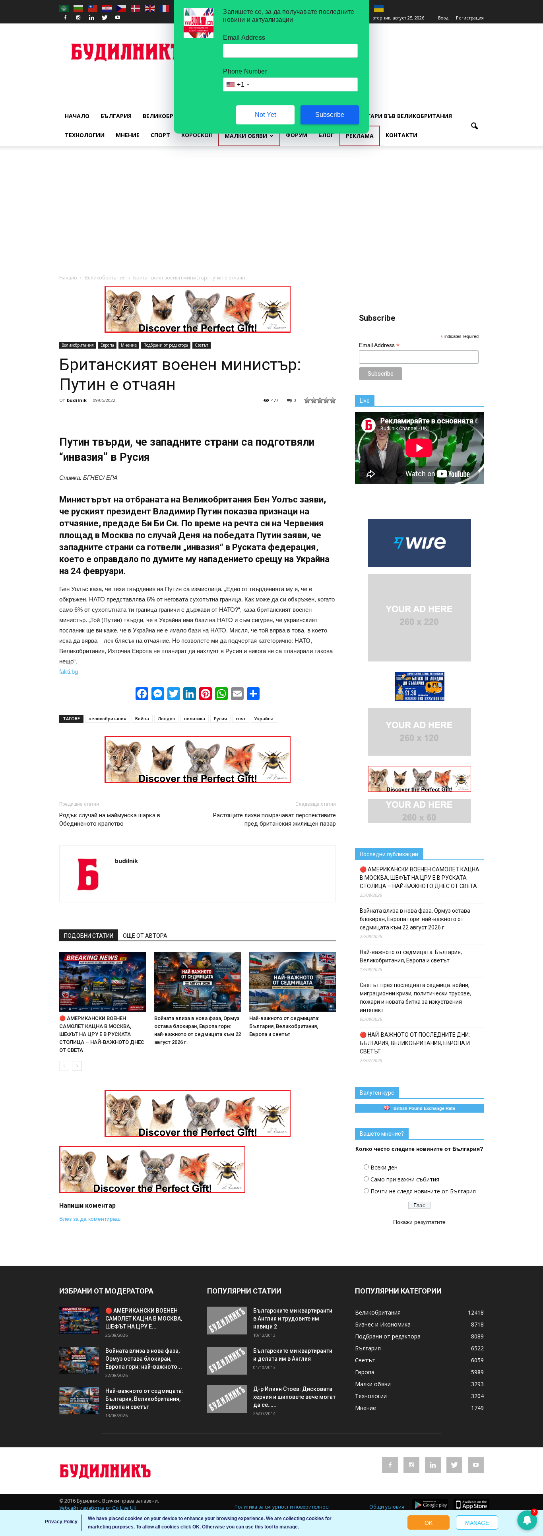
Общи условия (386, 1506)
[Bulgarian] (79, 8)
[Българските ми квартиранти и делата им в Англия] (227, 1361)
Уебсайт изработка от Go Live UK (97, 1508)
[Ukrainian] (379, 8)
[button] (474, 126)
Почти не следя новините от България (423, 1191)
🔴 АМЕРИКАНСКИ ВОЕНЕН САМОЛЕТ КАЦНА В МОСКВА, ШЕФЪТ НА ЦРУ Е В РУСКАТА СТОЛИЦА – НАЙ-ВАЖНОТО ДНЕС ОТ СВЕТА (101, 1034)
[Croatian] (107, 8)
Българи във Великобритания (403, 116)
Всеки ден (384, 1167)
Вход (443, 18)
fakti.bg (68, 671)
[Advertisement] (271, 214)
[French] (164, 8)
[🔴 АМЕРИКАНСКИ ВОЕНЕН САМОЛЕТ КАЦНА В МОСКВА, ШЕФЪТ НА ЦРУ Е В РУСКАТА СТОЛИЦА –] (102, 982)
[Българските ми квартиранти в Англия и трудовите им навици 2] (227, 1320)
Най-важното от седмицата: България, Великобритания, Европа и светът (284, 1026)
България (116, 116)
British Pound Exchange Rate (422, 1108)
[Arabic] (64, 8)
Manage (477, 1523)
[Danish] (136, 8)
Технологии (85, 135)
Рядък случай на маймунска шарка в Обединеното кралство (109, 819)
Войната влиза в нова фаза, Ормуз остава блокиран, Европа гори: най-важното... (143, 1359)
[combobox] (237, 84)
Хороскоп (197, 135)
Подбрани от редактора (166, 345)
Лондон (166, 718)
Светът (201, 345)
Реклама (360, 136)
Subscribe (330, 114)
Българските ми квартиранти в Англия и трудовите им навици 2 (292, 1318)
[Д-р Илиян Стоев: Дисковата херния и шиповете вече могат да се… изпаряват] (227, 1399)
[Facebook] (65, 17)
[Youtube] (118, 17)
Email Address (379, 345)
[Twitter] (105, 17)
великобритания (107, 718)
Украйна (263, 718)
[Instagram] (78, 17)
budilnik (77, 400)
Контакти (401, 135)
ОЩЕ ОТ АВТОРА (145, 936)
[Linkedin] (91, 17)
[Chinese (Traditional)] (93, 8)
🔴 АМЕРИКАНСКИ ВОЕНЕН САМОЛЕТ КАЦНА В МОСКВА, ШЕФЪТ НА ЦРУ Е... (143, 1318)
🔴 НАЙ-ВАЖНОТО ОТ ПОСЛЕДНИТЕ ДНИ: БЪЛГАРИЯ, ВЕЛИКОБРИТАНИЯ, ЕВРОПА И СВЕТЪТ (415, 1043)
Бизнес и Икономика (383, 1324)
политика (194, 718)
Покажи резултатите (419, 1222)
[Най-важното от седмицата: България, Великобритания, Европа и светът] (292, 982)
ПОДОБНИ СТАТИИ (88, 936)
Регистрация (470, 18)
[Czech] (121, 8)
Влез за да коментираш (89, 1219)
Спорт (160, 135)
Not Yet (265, 114)
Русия (220, 718)
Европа (107, 345)
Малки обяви (246, 136)
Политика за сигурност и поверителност (282, 1506)
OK (428, 1523)
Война (142, 718)
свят (241, 718)
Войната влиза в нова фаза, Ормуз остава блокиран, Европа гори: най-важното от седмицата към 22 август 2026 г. (415, 919)
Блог (326, 135)
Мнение (128, 135)
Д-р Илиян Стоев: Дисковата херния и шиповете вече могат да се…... (294, 1397)
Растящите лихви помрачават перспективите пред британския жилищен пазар (274, 819)
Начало (77, 116)
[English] (150, 8)
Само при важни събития (404, 1179)
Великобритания (170, 116)
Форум (296, 135)
